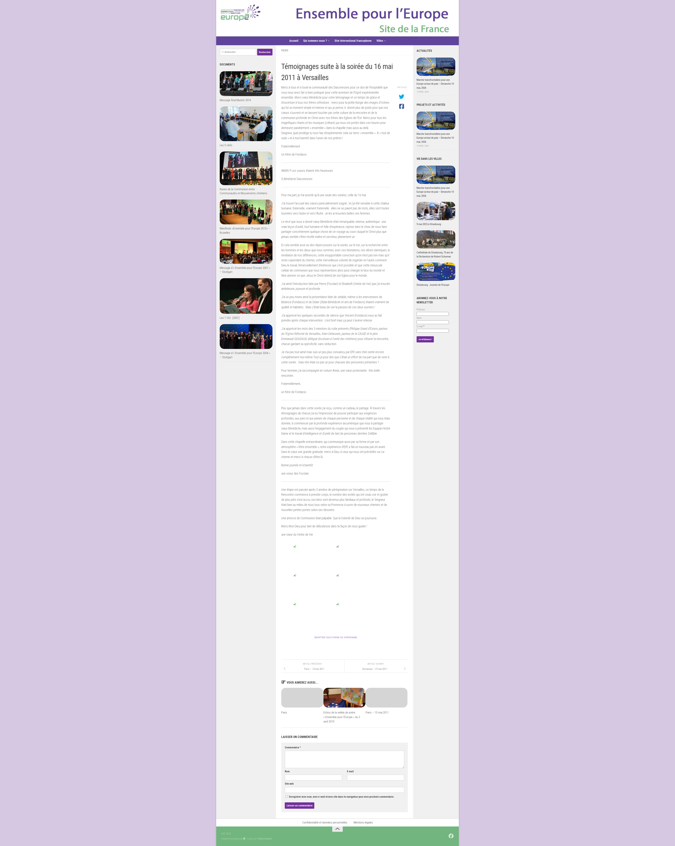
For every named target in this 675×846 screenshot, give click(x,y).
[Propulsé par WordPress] (244, 839)
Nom (287, 771)
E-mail (350, 771)
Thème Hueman (264, 838)
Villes (380, 40)
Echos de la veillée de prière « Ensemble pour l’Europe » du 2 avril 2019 (341, 717)
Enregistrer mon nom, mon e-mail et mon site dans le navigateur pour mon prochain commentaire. (341, 796)
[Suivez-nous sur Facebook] (451, 836)
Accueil (293, 40)
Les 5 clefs (226, 145)
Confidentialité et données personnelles (324, 822)
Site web (289, 783)
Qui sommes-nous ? (315, 40)
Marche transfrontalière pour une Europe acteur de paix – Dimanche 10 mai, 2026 (435, 83)
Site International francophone (353, 40)
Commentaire (293, 747)
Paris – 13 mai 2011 (377, 712)
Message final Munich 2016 (235, 100)
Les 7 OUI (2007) (230, 318)
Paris (284, 50)
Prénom (421, 309)
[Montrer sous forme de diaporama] (335, 637)
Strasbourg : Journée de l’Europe (433, 284)
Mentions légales (363, 822)
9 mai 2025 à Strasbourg (429, 224)
